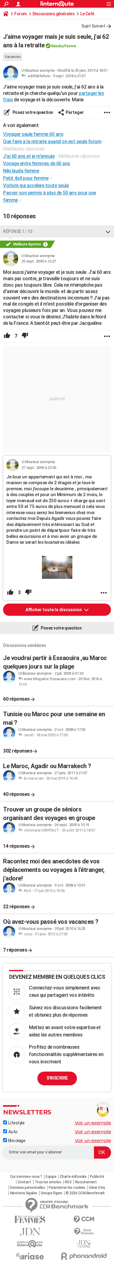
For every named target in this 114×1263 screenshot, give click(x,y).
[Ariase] (30, 1256)
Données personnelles (27, 1187)
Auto (12, 1131)
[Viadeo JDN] (84, 1244)
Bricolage (16, 1140)
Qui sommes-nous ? (26, 1176)
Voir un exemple (93, 1123)
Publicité (97, 1176)
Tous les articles (48, 1182)
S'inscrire (57, 1078)
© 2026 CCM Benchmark (85, 1193)
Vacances (13, 57)
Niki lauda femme (21, 171)
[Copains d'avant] (30, 1244)
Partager (75, 112)
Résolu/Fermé (63, 46)
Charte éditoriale (73, 1176)
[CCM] (84, 1219)
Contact (24, 1182)
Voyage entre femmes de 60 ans (36, 163)
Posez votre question (32, 112)
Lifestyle (15, 1123)
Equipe (51, 1176)
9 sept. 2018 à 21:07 (69, 76)
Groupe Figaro (51, 1193)
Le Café (87, 13)
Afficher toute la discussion (54, 609)
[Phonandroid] (84, 1256)
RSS (68, 1182)
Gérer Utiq (97, 1187)
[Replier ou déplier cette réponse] (108, 231)
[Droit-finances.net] (84, 1232)
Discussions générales (54, 13)
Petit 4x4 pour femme (25, 178)
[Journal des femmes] (30, 1219)
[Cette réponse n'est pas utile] (25, 336)
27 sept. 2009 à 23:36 (39, 467)
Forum (20, 13)
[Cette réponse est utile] (7, 336)
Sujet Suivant (93, 26)
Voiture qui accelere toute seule (36, 185)
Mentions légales (23, 1193)
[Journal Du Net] (30, 1232)
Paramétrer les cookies (67, 1187)
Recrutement (86, 1182)
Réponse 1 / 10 (17, 231)
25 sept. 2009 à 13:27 (38, 261)
